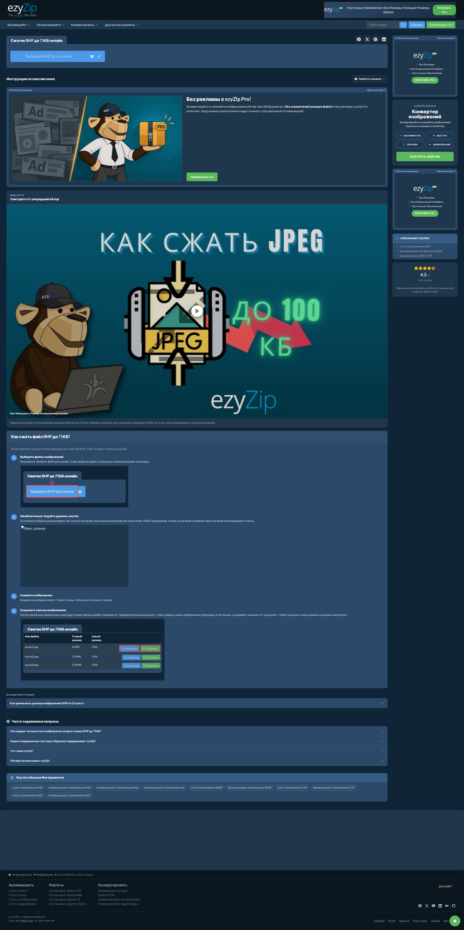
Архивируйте (16, 24)
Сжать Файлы (18, 890)
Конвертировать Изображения (119, 899)
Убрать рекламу (375, 90)
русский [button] (444, 886)
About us (404, 920)
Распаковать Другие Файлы (68, 904)
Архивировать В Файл (112, 890)
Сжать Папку (18, 895)
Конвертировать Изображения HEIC (70, 795)
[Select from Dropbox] (92, 56)
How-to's (448, 920)
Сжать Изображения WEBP (206, 787)
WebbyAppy (27, 920)
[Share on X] (367, 39)
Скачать (417, 24)
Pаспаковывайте (49, 24)
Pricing (391, 920)
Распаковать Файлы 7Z (64, 899)
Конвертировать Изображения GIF (164, 787)
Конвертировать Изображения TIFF (334, 787)
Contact (435, 920)
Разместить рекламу (21, 90)
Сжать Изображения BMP (415, 246)
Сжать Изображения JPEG (27, 787)
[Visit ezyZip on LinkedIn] (440, 905)
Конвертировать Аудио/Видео (118, 904)
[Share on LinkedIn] (384, 39)
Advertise (379, 920)
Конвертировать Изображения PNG (117, 787)
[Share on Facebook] (358, 39)
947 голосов (425, 280)
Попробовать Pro (441, 24)
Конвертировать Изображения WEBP (250, 787)
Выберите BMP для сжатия (48, 56)
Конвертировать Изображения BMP (421, 251)
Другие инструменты (120, 24)
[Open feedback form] (455, 921)
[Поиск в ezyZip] (403, 25)
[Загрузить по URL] (99, 56)
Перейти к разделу (370, 78)
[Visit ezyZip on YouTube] (433, 905)
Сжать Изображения (23, 899)
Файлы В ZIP (106, 895)
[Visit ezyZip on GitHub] (453, 905)
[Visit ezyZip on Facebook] (420, 905)
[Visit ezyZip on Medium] (447, 905)
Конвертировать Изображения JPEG (70, 787)
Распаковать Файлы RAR (65, 895)
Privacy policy (420, 920)
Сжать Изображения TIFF (292, 787)
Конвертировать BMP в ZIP (416, 255)
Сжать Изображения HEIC (27, 795)
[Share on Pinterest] (375, 39)
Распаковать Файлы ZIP (65, 890)
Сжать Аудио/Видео (22, 904)
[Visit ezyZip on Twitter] (426, 905)
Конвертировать (82, 24)
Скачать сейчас (425, 156)
